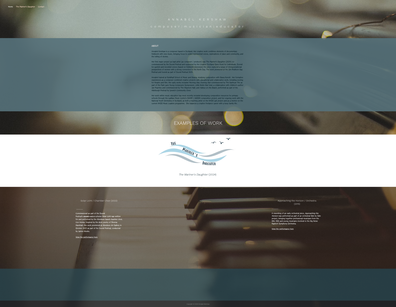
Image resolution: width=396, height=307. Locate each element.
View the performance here (283, 229)
